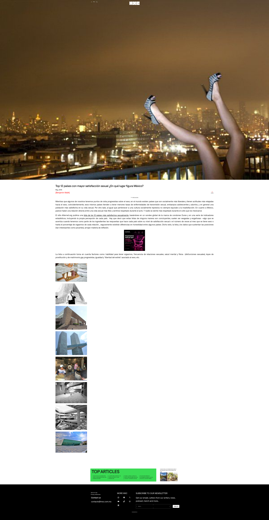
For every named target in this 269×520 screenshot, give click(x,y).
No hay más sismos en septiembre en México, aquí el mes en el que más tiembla (146, 477)
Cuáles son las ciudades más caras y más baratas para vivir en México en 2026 (99, 477)
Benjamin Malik (62, 192)
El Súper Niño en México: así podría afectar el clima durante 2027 (115, 477)
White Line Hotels (135, 197)
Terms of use (94, 492)
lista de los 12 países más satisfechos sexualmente (106, 215)
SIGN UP (176, 506)
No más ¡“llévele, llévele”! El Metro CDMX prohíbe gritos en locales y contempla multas (131, 477)
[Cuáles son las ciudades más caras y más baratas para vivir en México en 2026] (169, 477)
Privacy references (95, 494)
